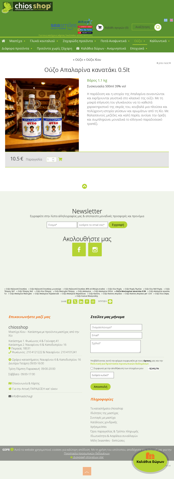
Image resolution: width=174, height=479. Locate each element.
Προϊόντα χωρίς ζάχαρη (54, 48)
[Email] (117, 336)
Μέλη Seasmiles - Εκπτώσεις (107, 440)
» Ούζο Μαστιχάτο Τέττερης (64, 291)
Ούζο (138, 41)
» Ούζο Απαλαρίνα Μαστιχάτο (20, 293)
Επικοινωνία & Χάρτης (26, 383)
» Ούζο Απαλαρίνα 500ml (103, 291)
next (166, 63)
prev (160, 63)
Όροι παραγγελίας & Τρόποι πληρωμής (114, 431)
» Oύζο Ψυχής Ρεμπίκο (132, 289)
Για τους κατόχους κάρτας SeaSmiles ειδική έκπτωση (65, 35)
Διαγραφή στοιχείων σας (88, 457)
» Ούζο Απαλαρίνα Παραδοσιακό (46, 293)
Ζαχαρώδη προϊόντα (78, 41)
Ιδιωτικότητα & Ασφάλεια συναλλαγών (114, 436)
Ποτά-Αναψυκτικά (114, 41)
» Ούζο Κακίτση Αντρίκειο (111, 293)
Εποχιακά (137, 48)
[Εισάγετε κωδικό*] (102, 376)
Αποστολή (100, 387)
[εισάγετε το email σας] (93, 226)
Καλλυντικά (158, 41)
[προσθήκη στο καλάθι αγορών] (60, 159)
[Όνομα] (62, 226)
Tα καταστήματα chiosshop (106, 408)
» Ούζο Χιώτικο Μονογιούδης (86, 296)
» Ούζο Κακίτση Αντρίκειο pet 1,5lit (138, 293)
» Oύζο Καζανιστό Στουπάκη (15, 289)
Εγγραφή (118, 225)
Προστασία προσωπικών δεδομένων (87, 453)
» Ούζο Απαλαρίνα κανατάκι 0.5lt (130, 291)
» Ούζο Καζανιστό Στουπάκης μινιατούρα (44, 289)
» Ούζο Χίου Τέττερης (42, 291)
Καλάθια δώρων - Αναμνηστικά (103, 48)
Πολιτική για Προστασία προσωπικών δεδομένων (119, 363)
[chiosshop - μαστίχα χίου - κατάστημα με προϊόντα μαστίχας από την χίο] (27, 7)
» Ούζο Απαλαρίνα (83, 291)
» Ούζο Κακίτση (93, 293)
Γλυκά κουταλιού (43, 41)
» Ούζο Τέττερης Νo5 (24, 291)
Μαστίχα (16, 41)
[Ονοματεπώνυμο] (117, 328)
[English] (171, 20)
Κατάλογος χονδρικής (103, 422)
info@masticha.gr (22, 396)
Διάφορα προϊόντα (16, 48)
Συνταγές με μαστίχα (102, 417)
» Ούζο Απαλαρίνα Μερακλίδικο (73, 293)
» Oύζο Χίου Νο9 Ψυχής (152, 289)
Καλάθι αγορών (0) (116, 28)
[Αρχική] (3, 41)
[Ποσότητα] (51, 160)
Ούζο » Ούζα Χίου (88, 60)
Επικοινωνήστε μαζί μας (29, 316)
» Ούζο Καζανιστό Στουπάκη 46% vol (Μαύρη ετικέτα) (84, 289)
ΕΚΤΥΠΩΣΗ (102, 301)
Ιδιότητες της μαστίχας (104, 413)
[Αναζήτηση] (157, 28)
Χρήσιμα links (98, 427)
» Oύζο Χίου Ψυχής (114, 289)
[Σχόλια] (116, 347)
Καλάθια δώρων (150, 461)
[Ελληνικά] (166, 20)
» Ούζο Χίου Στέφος (161, 293)
